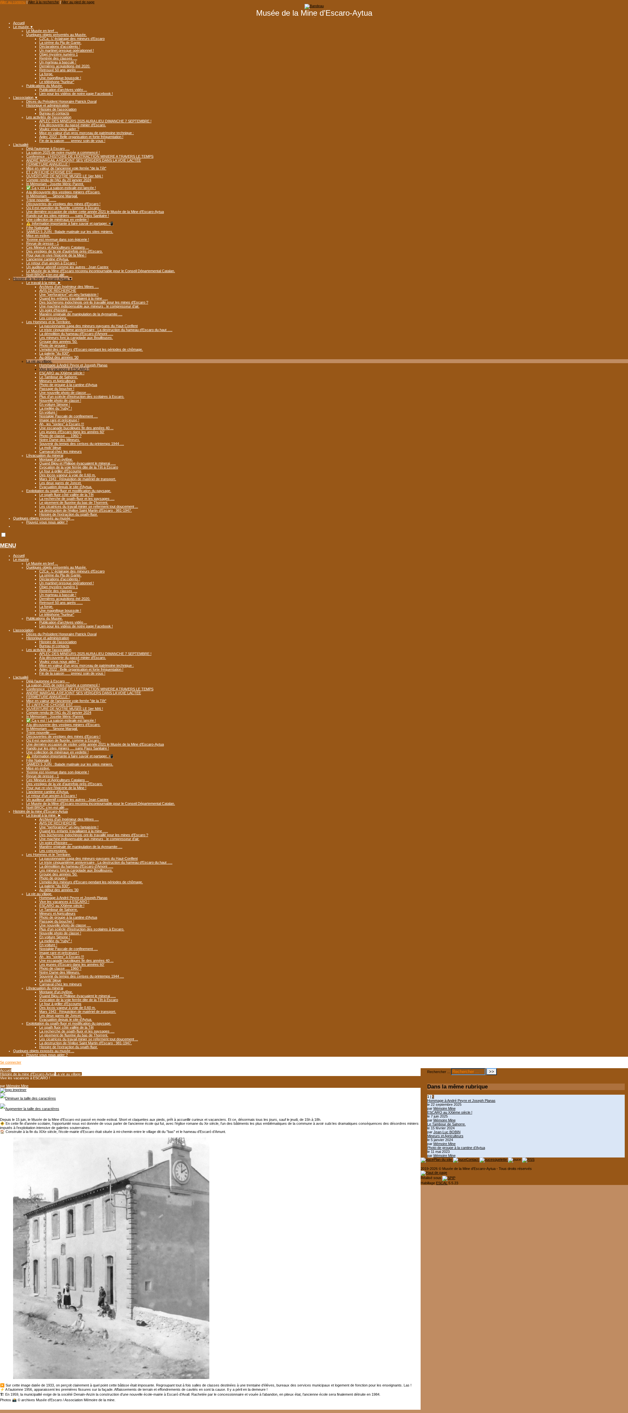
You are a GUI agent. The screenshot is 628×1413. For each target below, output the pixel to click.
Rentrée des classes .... (58, 58)
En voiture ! (48, 412)
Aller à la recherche (43, 2)
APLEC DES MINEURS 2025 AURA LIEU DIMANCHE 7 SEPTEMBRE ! (95, 121)
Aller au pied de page (78, 2)
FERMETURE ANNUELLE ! (48, 164)
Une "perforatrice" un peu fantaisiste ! (68, 294)
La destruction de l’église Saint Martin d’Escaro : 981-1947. (85, 510)
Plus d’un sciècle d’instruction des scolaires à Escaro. (81, 396)
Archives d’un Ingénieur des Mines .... (69, 287)
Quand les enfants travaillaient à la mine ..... (73, 298)
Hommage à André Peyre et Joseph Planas (73, 365)
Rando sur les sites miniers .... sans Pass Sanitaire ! (67, 216)
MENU (8, 545)
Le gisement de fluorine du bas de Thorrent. (73, 502)
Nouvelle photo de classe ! (60, 400)
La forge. (46, 74)
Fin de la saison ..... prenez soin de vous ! (72, 141)
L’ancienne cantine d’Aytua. (47, 259)
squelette (500, 1159)
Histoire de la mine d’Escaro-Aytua (42, 279)
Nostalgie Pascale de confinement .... (68, 416)
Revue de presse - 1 (42, 243)
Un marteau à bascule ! (57, 62)
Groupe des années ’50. (58, 342)
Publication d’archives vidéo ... (63, 90)
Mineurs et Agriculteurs (57, 381)
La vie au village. (39, 361)
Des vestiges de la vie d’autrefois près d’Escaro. (64, 251)
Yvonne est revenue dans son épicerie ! (57, 239)
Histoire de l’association (58, 109)
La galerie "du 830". (54, 353)
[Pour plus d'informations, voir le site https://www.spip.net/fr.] (448, 1178)
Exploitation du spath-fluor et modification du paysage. (68, 491)
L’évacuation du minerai (44, 455)
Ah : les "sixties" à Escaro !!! (61, 424)
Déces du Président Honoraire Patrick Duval (61, 101)
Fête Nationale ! (38, 228)
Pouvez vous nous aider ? (47, 522)
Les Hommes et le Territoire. (48, 322)
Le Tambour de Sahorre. (58, 377)
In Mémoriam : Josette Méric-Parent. (55, 184)
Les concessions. (53, 318)
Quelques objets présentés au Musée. (56, 35)
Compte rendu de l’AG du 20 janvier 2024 (58, 180)
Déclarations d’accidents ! (59, 46)
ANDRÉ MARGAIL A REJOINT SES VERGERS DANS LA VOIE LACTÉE (83, 160)
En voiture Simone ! (54, 404)
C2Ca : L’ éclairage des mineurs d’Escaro (72, 39)
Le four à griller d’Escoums (60, 471)
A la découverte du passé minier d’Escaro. (72, 125)
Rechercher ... (438, 1072)
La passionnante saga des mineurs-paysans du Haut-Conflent (88, 326)
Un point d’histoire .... (55, 310)
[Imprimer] (13, 1090)
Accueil (19, 23)
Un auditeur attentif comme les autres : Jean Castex (67, 267)
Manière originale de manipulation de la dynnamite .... (80, 314)
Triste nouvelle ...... (41, 200)
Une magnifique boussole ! (60, 78)
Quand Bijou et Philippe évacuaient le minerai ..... (77, 463)
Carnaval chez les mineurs (60, 451)
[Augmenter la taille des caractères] (29, 1109)
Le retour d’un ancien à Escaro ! (51, 263)
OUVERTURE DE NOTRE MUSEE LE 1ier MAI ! (64, 176)
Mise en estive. (38, 236)
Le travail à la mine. (43, 283)
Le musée (23, 27)
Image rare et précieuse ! (59, 420)
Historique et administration (47, 105)
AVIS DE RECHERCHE (57, 290)
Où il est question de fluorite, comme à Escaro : (63, 208)
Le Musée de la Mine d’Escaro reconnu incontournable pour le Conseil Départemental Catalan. (100, 271)
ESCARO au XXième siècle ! (61, 373)
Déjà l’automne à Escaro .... (48, 148)
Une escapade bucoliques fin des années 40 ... (76, 428)
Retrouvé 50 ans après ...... (61, 70)
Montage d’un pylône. (56, 459)
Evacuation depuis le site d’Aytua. (65, 487)
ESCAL (441, 1183)
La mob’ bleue (50, 448)
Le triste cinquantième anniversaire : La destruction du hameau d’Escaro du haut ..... (105, 330)
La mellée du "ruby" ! (55, 408)
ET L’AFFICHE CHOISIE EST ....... (53, 172)
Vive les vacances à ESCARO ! (64, 369)
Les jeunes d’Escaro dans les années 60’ (71, 432)
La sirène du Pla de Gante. (60, 42)
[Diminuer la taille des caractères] (28, 1098)
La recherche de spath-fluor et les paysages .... (76, 499)
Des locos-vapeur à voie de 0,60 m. (67, 475)
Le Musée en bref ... (42, 31)
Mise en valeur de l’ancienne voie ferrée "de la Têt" (66, 168)
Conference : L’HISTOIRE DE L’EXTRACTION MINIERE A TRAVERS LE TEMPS (89, 156)
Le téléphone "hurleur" (56, 82)
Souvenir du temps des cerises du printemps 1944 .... (81, 444)
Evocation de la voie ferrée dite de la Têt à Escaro (78, 467)
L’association (25, 97)
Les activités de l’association (48, 117)
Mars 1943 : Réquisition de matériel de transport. (77, 479)
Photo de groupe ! (53, 345)
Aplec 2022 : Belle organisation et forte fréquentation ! (81, 137)
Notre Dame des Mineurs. (59, 440)
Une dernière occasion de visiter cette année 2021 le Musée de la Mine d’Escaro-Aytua (95, 212)
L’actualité (20, 145)
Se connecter (10, 1062)
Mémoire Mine (17, 1086)
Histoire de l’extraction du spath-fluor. (68, 514)
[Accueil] (314, 6)
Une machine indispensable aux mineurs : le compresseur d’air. (89, 306)
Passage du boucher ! (56, 389)
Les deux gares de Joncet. (60, 483)
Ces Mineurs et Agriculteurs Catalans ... (57, 247)
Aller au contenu (13, 2)
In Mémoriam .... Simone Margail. (52, 196)
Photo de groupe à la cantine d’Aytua (68, 385)
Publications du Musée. (44, 86)
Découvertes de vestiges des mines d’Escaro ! (63, 204)
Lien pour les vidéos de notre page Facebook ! (76, 94)
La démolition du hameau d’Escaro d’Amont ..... (76, 334)
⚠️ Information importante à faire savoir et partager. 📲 (69, 223)
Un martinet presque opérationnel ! (66, 50)
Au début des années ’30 (58, 357)
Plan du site (443, 1159)
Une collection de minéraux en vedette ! (57, 219)
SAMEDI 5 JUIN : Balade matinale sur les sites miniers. (69, 232)
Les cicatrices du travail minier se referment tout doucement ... (88, 506)
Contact (473, 1159)
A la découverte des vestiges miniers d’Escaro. (63, 192)
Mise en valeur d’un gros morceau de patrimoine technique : (86, 133)
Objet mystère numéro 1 (58, 54)
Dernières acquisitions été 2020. (64, 66)
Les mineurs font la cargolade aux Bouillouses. (76, 338)
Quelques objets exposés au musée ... (43, 518)
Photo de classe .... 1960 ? (60, 436)
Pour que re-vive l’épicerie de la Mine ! (56, 255)
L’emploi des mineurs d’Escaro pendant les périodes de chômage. (91, 349)
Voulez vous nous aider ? (59, 129)
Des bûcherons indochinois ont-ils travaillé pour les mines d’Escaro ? (93, 302)
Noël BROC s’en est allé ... (47, 275)
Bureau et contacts (54, 113)
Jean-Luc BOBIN (447, 1132)
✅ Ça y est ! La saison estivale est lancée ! (61, 188)
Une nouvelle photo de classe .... (65, 393)
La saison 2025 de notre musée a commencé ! (63, 152)
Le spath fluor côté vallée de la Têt (66, 495)
